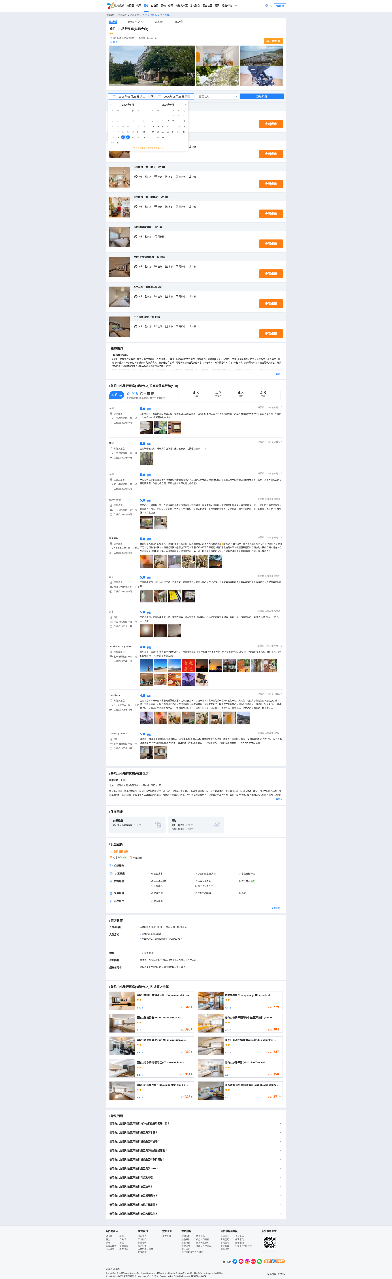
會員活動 (239, 1236)
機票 (138, 5)
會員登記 (225, 1239)
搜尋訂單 (280, 5)
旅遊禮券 (185, 1242)
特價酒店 (110, 15)
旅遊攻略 (227, 5)
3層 (150, 206)
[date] (129, 96)
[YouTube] (241, 1262)
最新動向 (142, 1239)
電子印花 (185, 1248)
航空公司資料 (202, 1239)
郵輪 (163, 5)
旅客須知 (185, 1236)
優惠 (217, 5)
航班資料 (200, 1236)
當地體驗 (195, 5)
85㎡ (139, 206)
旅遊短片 (185, 1245)
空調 (160, 176)
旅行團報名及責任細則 (192, 1252)
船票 (170, 5)
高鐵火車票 (181, 5)
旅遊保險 (185, 1239)
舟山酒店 (134, 15)
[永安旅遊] (115, 6)
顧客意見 (239, 1239)
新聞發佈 (142, 1242)
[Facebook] (234, 1262)
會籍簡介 (225, 1242)
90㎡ (139, 296)
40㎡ (139, 266)
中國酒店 (122, 15)
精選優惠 (225, 1248)
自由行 (154, 5)
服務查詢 (239, 1242)
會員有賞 (225, 1245)
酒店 (146, 5)
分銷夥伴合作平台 (243, 1245)
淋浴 (170, 176)
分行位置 (142, 1245)
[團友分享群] (274, 1262)
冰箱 (194, 146)
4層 (150, 236)
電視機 (182, 176)
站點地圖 (271, 1273)
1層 (150, 176)
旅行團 (130, 5)
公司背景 (142, 1236)
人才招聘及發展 (145, 1248)
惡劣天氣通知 (202, 1242)
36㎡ (139, 236)
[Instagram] (247, 1262)
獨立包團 (207, 5)
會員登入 (225, 1236)
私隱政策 (142, 1252)
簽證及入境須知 (203, 1245)
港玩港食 (110, 1248)
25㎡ (139, 326)
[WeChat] (259, 1262)
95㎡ (139, 176)
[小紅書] (253, 1262)
